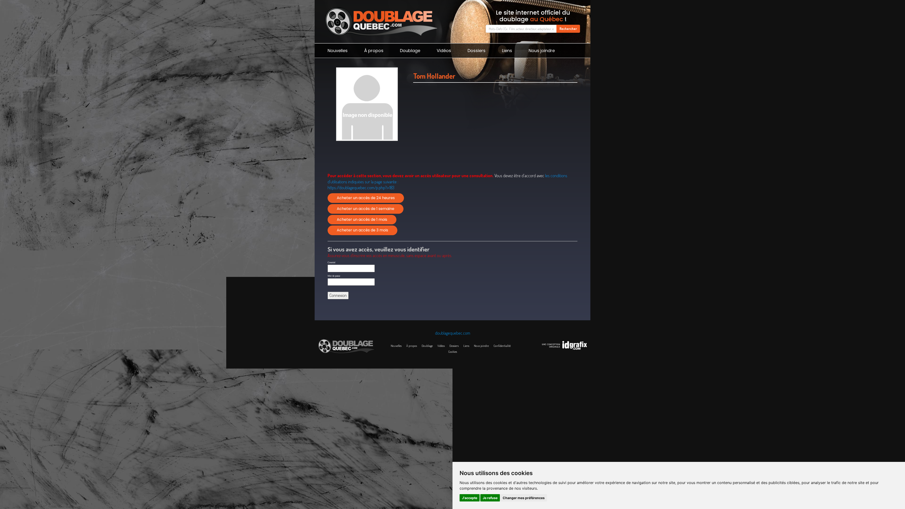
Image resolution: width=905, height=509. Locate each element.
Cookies (452, 351)
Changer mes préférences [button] (524, 498)
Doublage (410, 50)
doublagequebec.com (452, 333)
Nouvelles (338, 50)
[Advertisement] (495, 134)
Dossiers (476, 50)
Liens (507, 50)
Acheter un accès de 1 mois (362, 219)
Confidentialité (502, 346)
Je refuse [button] (490, 498)
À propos (373, 50)
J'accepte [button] (469, 498)
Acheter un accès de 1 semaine (365, 208)
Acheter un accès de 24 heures (366, 198)
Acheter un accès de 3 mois (362, 230)
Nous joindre (542, 50)
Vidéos (444, 50)
